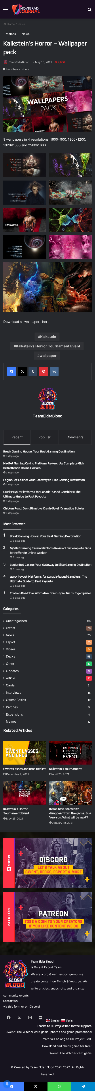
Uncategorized (16, 621)
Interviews (13, 692)
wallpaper (48, 355)
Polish (69, 1020)
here (45, 322)
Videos (10, 649)
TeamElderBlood (19, 62)
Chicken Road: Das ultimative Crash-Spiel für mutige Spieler (43, 508)
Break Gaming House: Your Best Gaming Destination (39, 451)
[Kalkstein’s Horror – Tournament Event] (24, 793)
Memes (11, 34)
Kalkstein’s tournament (65, 769)
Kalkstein (48, 336)
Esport (10, 642)
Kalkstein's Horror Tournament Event (48, 346)
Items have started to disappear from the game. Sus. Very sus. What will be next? (70, 813)
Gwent (10, 628)
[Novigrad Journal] (26, 9)
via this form (11, 1006)
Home (10, 24)
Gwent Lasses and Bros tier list (24, 769)
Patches (12, 707)
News (21, 24)
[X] (22, 371)
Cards (10, 685)
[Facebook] (11, 371)
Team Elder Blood (42, 1067)
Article (10, 678)
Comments (75, 437)
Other (10, 663)
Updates (12, 671)
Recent (17, 437)
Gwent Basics (16, 700)
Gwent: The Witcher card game (70, 1053)
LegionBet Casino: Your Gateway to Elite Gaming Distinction (44, 480)
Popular (44, 437)
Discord (34, 1006)
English (55, 1020)
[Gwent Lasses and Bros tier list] (24, 753)
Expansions (14, 714)
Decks (10, 656)
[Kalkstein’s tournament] (70, 753)
